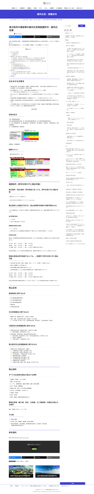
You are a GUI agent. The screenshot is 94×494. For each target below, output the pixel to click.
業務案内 (27, 461)
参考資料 (12, 76)
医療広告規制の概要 (70, 213)
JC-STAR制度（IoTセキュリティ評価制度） (75, 109)
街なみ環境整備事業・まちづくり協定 (74, 210)
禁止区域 (12, 62)
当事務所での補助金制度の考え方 (73, 42)
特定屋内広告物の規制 (71, 175)
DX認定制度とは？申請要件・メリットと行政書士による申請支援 (76, 105)
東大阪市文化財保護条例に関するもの (21, 68)
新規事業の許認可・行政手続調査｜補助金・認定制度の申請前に (75, 84)
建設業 (68, 115)
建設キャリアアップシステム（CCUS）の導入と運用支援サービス (76, 119)
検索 (82, 26)
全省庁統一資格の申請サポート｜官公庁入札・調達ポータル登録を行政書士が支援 (75, 129)
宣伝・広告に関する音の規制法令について (75, 186)
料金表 (11, 485)
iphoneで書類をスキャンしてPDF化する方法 (75, 243)
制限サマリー (15, 55)
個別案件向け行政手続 (71, 133)
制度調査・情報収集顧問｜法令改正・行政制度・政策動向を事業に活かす (75, 80)
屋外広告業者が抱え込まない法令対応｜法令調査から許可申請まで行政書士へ (75, 60)
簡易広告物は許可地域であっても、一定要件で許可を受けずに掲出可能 (28, 61)
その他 (13, 74)
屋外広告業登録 (70, 122)
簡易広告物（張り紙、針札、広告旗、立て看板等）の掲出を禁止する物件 (29, 73)
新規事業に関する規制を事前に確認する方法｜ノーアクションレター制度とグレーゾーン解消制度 (76, 89)
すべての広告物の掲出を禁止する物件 (20, 71)
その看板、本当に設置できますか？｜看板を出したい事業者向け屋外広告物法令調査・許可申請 (75, 50)
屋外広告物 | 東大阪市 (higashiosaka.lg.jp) (19, 437)
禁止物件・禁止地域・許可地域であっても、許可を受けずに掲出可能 (28, 58)
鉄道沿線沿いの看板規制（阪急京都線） (74, 192)
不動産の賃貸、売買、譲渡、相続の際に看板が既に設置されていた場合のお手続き (75, 72)
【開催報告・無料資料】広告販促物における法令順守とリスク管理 (74, 36)
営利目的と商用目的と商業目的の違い (74, 241)
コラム (66, 146)
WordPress (39, 491)
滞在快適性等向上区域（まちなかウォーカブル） (75, 207)
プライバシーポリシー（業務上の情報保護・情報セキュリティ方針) (33, 485)
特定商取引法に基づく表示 (54, 485)
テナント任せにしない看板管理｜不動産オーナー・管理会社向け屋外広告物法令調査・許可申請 (75, 55)
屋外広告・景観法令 (20, 461)
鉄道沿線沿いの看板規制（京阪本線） (74, 189)
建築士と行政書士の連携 (71, 238)
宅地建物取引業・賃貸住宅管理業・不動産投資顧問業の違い (75, 234)
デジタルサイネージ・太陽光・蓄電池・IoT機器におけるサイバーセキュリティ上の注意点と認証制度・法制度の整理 (75, 160)
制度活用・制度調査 (70, 76)
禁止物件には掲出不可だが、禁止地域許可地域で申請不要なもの (27, 59)
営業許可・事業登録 (70, 112)
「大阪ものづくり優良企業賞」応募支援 (75, 93)
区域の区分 (14, 53)
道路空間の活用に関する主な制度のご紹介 (75, 195)
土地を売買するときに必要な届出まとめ (75, 140)
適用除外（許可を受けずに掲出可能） (19, 56)
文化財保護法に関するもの (18, 65)
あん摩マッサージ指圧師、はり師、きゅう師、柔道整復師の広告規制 (75, 216)
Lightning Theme (47, 491)
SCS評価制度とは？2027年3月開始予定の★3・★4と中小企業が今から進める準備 (75, 230)
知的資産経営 (69, 143)
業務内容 (17, 485)
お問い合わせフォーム (66, 485)
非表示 (29, 49)
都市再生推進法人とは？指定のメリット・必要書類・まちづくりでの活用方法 (75, 198)
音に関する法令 (69, 182)
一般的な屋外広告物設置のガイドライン (75, 68)
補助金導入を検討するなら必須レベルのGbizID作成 (74, 221)
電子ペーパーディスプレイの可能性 (73, 172)
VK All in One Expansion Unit (56, 491)
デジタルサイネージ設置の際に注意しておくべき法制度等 (75, 155)
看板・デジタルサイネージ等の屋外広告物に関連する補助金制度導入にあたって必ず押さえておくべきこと (75, 168)
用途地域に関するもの (17, 64)
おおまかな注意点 (14, 52)
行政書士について (69, 33)
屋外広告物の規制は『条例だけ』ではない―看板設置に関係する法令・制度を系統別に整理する (75, 150)
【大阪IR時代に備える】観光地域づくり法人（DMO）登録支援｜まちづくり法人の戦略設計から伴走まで (76, 97)
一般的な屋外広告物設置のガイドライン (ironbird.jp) (25, 92)
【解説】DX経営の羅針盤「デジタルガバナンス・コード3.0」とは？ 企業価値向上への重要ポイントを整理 (75, 226)
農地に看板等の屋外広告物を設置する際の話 (75, 64)
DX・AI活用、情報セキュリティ (73, 101)
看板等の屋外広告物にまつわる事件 (73, 164)
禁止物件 (12, 70)
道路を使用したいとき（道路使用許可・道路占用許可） (75, 137)
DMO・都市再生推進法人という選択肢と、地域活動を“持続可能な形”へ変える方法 (75, 202)
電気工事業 (69, 125)
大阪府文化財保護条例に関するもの (20, 67)
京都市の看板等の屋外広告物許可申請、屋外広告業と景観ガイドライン (75, 179)
